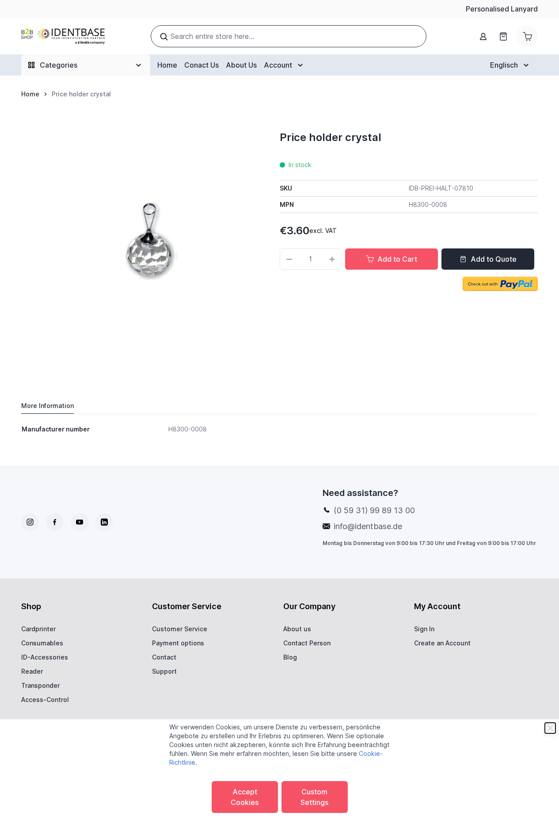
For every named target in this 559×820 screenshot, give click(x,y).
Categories (58, 65)
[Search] (164, 36)
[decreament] (289, 259)
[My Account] (483, 36)
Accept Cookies (245, 797)
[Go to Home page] (63, 36)
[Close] (550, 728)
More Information (47, 405)
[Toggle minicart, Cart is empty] (527, 36)
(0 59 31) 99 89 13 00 (374, 510)
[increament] (332, 259)
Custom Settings (314, 797)
